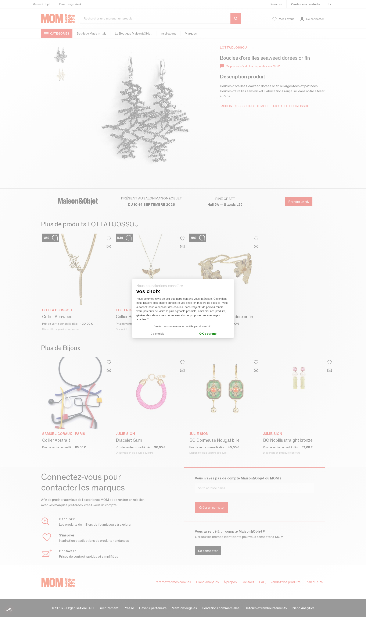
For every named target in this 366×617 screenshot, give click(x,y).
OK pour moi (208, 333)
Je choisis (157, 333)
